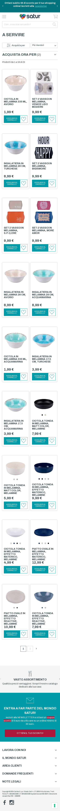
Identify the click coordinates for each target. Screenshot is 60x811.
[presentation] (2, 6)
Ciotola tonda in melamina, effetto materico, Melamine (42, 489)
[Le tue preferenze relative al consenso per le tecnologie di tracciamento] (55, 806)
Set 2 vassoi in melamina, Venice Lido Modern (42, 103)
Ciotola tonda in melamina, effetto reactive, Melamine (42, 618)
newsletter (41, 6)
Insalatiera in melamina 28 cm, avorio (15, 295)
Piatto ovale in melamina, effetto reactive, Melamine (14, 618)
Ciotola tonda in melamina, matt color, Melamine (42, 424)
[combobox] (30, 24)
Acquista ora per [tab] (19, 54)
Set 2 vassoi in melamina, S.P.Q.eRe (14, 230)
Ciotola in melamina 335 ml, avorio (15, 102)
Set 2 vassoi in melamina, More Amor (43, 230)
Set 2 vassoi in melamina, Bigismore (42, 166)
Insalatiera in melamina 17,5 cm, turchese (42, 359)
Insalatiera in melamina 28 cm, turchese (15, 166)
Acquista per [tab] (18, 45)
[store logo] (30, 16)
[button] (23, 119)
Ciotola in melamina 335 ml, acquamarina (15, 359)
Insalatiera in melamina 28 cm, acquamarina (43, 295)
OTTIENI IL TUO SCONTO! (30, 733)
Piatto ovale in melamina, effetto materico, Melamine (42, 554)
